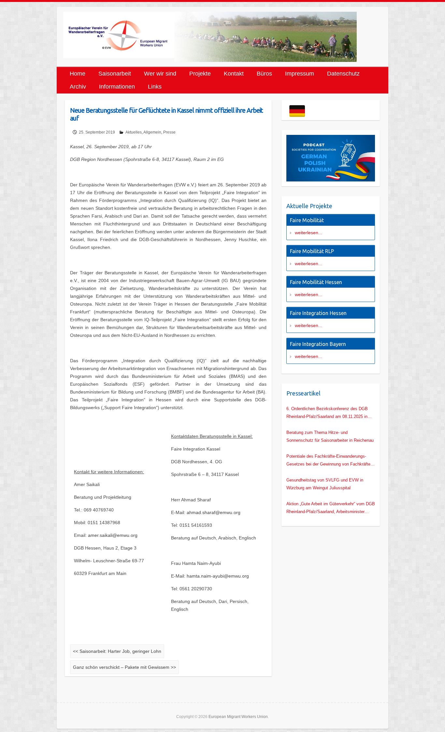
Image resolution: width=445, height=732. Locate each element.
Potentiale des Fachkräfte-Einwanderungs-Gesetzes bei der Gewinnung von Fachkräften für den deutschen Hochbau (329, 461)
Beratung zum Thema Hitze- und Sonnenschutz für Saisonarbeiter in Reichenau (330, 436)
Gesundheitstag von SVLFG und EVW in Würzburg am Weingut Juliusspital (324, 484)
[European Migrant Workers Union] (118, 35)
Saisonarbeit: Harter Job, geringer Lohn (117, 651)
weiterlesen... (308, 232)
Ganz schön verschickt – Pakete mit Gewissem (124, 667)
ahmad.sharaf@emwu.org (213, 512)
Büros (264, 73)
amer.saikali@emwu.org (112, 535)
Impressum (299, 73)
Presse (169, 132)
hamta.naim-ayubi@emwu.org (218, 576)
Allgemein (152, 132)
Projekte (200, 73)
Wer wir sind (160, 73)
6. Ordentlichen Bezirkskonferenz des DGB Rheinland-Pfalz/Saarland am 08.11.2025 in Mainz (327, 413)
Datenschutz (343, 73)
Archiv (78, 86)
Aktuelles (133, 132)
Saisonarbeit (114, 73)
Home (77, 73)
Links (155, 86)
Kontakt (234, 73)
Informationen (117, 86)
